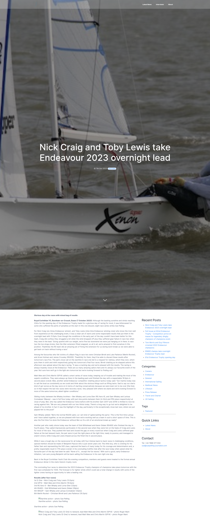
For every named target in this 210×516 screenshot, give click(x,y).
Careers (148, 371)
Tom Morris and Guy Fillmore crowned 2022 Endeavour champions (157, 345)
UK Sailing (149, 399)
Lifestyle (148, 389)
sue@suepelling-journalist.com (154, 446)
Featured (112, 168)
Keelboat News (151, 385)
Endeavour (149, 375)
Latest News (147, 4)
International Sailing (153, 382)
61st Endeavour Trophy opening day (160, 357)
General (148, 378)
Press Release (151, 392)
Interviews (160, 4)
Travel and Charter (153, 396)
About (170, 4)
